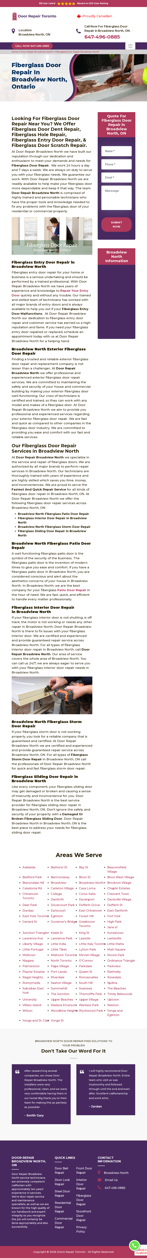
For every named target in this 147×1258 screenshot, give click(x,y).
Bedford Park (32, 877)
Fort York (113, 916)
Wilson (27, 1010)
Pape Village (60, 966)
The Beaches (116, 988)
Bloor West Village (120, 877)
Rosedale (114, 977)
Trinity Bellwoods (119, 994)
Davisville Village (119, 899)
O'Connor (86, 960)
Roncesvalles (88, 977)
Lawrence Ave (32, 938)
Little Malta (115, 944)
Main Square (116, 949)
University (29, 999)
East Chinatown (90, 910)
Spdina (112, 983)
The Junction (60, 994)
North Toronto (61, 960)
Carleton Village (62, 888)
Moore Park (115, 955)
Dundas (28, 910)
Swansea (85, 988)
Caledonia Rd (32, 888)
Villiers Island (31, 1005)
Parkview (114, 966)
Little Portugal (32, 949)
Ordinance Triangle (121, 960)
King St (84, 933)
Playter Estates (33, 971)
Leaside (84, 938)
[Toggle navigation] (130, 46)
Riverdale (57, 977)
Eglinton (57, 916)
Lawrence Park (61, 938)
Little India (58, 944)
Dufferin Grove (89, 905)
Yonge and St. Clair (35, 1020)
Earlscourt (58, 910)
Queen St (85, 971)
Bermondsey (60, 877)
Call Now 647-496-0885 (32, 46)
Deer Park (29, 905)
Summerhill (59, 988)
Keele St (57, 933)
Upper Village (88, 999)
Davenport (86, 899)
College (56, 894)
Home (15, 51)
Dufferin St (115, 905)
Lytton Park (87, 949)
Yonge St (57, 1020)
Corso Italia (87, 894)
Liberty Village (32, 944)
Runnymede (31, 983)
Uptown (113, 999)
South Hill (86, 983)
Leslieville (114, 938)
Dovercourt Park (63, 905)
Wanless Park (89, 1005)
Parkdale (85, 966)
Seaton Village (61, 983)
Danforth (57, 899)
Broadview (58, 882)
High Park (114, 921)
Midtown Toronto (63, 955)
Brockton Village (119, 882)
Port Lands (59, 971)
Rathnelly (114, 971)
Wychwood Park (91, 1010)
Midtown (28, 955)
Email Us (111, 1180)
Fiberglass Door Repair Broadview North (77, 51)
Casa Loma (87, 888)
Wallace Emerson (63, 1005)
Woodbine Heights (64, 1010)
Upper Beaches (62, 999)
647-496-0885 (102, 37)
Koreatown (115, 933)
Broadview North (91, 882)
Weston (113, 1005)
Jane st (112, 927)
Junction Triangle (34, 933)
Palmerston (31, 966)
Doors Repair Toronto (71, 1252)
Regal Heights (32, 977)
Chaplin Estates (118, 888)
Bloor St (85, 877)
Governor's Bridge (64, 921)
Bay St (83, 867)
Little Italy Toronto (92, 944)
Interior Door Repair (81, 1184)
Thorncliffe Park (90, 994)
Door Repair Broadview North (36, 51)
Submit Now (116, 224)
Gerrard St (29, 921)
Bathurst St (59, 867)
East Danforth (117, 910)
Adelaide (28, 867)
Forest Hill (86, 916)
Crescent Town (118, 894)
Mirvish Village (89, 955)
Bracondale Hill (33, 882)
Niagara (28, 960)
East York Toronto (35, 916)
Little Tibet (59, 949)
